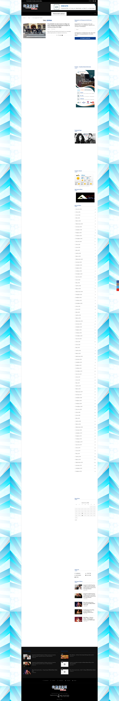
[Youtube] (93, 1)
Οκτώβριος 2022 (79, 332)
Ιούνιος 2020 (78, 415)
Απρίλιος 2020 (78, 421)
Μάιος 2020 (78, 418)
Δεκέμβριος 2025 (79, 229)
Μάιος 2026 (78, 217)
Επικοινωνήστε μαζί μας (59, 13)
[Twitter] (90, 1)
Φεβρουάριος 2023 (79, 321)
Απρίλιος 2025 (78, 253)
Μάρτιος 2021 (78, 388)
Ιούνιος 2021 (78, 380)
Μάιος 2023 (78, 312)
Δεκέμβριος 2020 (79, 397)
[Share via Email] (62, 35)
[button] (24, 1)
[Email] (95, 1)
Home (24, 17)
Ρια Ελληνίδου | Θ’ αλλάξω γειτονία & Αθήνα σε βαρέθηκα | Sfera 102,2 (88, 611)
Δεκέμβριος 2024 (79, 265)
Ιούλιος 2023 (78, 306)
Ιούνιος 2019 (78, 450)
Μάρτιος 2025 (78, 256)
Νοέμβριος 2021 (79, 365)
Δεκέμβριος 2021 (79, 362)
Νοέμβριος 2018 (79, 471)
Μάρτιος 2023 (78, 318)
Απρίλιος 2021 (78, 385)
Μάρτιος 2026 (78, 220)
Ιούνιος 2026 (78, 215)
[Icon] (78, 596)
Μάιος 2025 (78, 250)
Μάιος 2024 (78, 282)
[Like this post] (56, 35)
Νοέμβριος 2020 (79, 400)
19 (82, 513)
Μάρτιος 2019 (78, 459)
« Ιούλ (76, 519)
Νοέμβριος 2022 (79, 329)
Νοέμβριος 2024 (79, 268)
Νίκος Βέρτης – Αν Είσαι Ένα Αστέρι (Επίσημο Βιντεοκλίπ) (82, 654)
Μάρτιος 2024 (78, 288)
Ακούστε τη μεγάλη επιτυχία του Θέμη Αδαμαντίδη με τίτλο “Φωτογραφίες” (82, 663)
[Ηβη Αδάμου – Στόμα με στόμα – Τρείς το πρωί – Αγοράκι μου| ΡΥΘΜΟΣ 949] (78, 619)
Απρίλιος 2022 (78, 350)
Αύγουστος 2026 (79, 209)
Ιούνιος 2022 (78, 344)
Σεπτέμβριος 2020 (79, 406)
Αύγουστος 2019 (79, 444)
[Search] (95, 14)
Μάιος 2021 (78, 382)
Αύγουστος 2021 (79, 374)
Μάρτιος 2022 (78, 353)
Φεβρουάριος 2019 (79, 462)
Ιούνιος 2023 (78, 309)
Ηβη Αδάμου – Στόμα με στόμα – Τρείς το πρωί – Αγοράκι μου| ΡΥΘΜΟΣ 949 (89, 618)
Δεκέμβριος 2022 (79, 326)
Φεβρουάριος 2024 (79, 291)
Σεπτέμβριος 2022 (79, 335)
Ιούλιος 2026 (78, 212)
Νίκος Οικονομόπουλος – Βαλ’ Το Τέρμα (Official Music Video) (83, 669)
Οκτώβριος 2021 (79, 368)
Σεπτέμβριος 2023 (79, 303)
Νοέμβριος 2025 (79, 232)
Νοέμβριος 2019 (79, 435)
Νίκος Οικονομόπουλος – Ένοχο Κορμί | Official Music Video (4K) (89, 603)
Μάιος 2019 (78, 453)
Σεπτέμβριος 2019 (79, 441)
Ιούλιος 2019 (78, 447)
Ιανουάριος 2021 (79, 394)
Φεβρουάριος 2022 (79, 356)
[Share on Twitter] (59, 35)
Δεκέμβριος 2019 (79, 433)
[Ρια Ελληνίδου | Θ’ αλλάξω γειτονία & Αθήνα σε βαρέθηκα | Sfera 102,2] (78, 611)
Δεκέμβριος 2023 (79, 294)
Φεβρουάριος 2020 (79, 427)
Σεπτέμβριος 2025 (79, 238)
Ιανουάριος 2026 (79, 226)
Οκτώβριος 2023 (79, 300)
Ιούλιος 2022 (78, 341)
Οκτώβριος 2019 (79, 438)
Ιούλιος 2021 (78, 377)
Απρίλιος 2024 (78, 285)
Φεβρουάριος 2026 (79, 223)
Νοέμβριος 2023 (79, 297)
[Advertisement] (85, 53)
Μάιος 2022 (78, 347)
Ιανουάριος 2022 (79, 359)
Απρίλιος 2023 (78, 315)
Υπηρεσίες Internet (53, 695)
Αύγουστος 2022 (79, 338)
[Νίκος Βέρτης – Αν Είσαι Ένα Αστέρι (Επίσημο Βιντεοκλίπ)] (64, 656)
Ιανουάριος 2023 (79, 324)
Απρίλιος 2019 (78, 456)
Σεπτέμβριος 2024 (79, 273)
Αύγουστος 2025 (79, 241)
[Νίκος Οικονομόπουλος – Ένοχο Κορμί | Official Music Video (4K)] (78, 604)
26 (82, 515)
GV (49, 29)
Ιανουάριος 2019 (79, 465)
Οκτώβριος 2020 (79, 403)
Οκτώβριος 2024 (79, 270)
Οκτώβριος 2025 (79, 235)
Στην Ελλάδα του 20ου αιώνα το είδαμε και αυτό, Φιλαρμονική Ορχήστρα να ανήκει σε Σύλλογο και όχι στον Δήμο (58, 25)
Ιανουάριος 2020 (79, 430)
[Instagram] (92, 1)
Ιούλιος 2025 (78, 244)
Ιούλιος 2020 (78, 412)
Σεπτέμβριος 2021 (79, 371)
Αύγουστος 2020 (79, 409)
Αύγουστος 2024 (79, 276)
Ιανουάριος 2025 (79, 262)
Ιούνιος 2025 (78, 247)
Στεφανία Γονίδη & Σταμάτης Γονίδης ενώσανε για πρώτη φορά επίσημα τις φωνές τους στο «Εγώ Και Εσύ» (89, 587)
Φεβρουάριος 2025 (79, 259)
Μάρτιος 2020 (78, 424)
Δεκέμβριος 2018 (79, 468)
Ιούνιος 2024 (78, 279)
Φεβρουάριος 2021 (79, 391)
